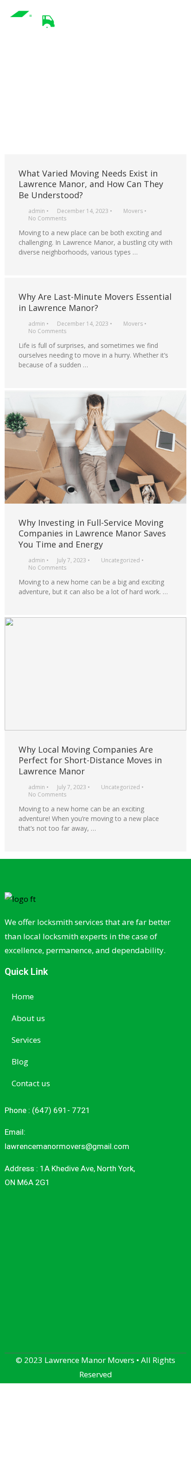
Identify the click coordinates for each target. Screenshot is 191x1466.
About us (28, 1018)
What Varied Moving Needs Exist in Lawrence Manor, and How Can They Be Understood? (91, 184)
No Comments (47, 218)
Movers (133, 211)
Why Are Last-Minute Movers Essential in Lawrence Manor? (95, 302)
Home (23, 996)
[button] (179, 20)
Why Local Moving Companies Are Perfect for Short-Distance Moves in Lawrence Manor (90, 760)
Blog (20, 1061)
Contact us (31, 1083)
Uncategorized (120, 560)
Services (26, 1039)
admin (36, 211)
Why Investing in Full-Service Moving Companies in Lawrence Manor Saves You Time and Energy (92, 533)
